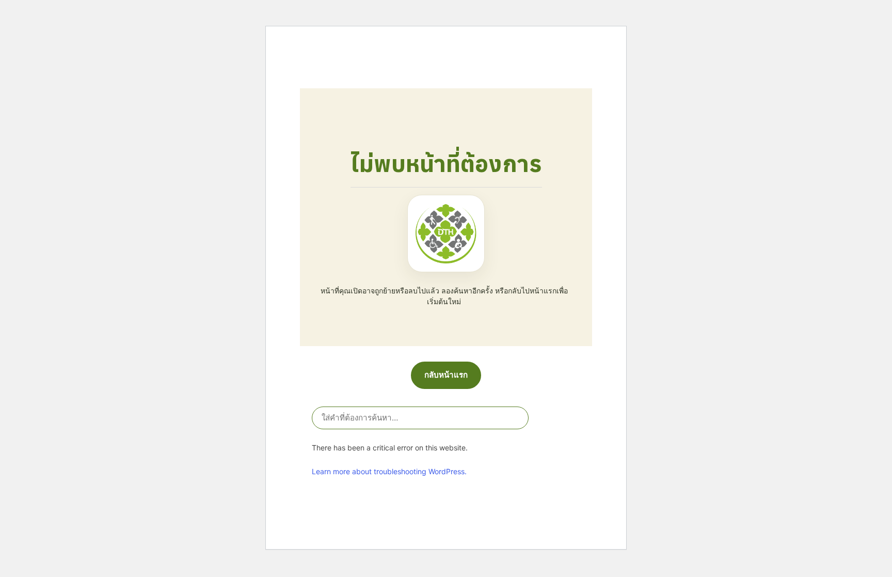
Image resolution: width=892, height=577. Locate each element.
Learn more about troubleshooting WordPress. (389, 471)
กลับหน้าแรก (446, 375)
